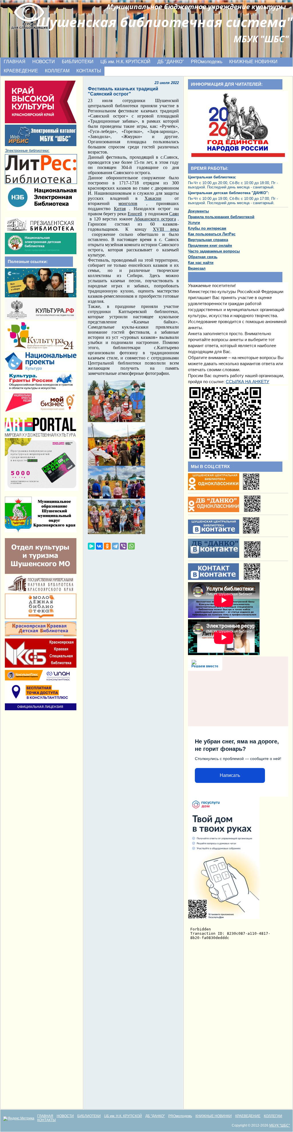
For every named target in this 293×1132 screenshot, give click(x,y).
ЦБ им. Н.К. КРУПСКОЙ (125, 61)
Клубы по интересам (207, 228)
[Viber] (123, 546)
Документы (198, 211)
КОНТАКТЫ (88, 70)
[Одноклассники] (107, 546)
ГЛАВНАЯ (14, 61)
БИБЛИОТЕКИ (78, 61)
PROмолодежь (206, 61)
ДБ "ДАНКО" (170, 61)
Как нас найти (200, 262)
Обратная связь (202, 257)
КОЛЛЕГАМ (57, 70)
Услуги (194, 222)
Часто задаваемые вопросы (214, 251)
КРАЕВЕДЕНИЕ (21, 70)
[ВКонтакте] (99, 546)
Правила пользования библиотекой (221, 217)
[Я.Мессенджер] (91, 546)
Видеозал (196, 268)
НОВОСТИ (43, 61)
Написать (230, 775)
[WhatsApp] (131, 546)
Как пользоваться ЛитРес (211, 234)
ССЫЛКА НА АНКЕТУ (247, 381)
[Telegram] (115, 546)
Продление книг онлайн (210, 245)
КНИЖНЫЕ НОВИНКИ (253, 61)
